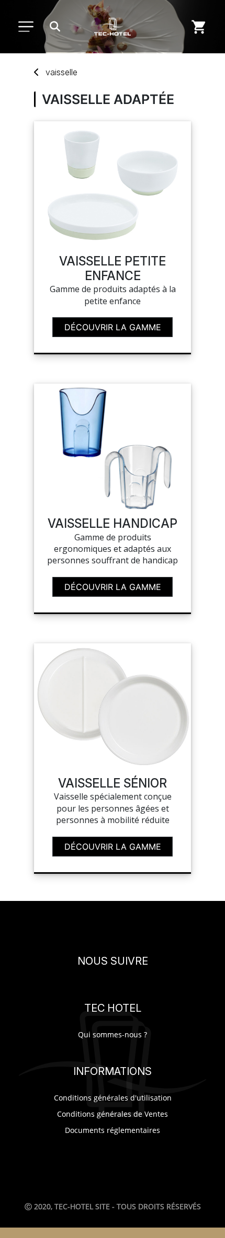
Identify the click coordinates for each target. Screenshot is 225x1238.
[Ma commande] (199, 26)
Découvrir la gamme (112, 327)
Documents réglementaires (112, 1130)
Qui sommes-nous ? (112, 1034)
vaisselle (61, 72)
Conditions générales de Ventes (112, 1114)
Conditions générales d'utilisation (113, 1098)
